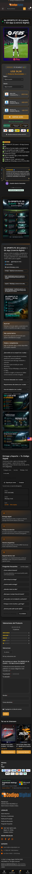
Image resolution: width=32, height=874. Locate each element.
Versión (5, 83)
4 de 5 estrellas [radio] (17, 673)
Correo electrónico (8, 702)
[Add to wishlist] (13, 726)
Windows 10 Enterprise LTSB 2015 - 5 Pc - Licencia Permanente (14, 110)
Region (5, 76)
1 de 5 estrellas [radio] (13, 673)
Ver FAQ (6, 503)
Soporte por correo (11, 481)
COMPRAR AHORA (17, 117)
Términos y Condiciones (7, 817)
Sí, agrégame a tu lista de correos (13, 709)
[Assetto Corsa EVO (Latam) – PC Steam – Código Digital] (8, 733)
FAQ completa (13, 503)
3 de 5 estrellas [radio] (15, 673)
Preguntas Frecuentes (6, 824)
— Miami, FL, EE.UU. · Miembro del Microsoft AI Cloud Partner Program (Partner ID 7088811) (13, 866)
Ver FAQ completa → (23, 566)
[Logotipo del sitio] (15, 4)
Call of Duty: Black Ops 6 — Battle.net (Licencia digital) (21, 745)
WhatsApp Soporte (11, 476)
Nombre (5, 695)
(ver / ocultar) (15, 353)
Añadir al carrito (6, 125)
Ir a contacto (22, 613)
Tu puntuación (7, 673)
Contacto (21, 481)
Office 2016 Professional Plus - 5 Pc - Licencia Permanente (14, 94)
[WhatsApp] (12, 840)
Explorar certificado (6, 787)
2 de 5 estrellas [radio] (14, 673)
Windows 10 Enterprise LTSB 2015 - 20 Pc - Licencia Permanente (14, 102)
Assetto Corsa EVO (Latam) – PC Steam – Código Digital (7, 745)
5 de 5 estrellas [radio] (18, 673)
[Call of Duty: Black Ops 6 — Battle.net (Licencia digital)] (23, 733)
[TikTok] (9, 840)
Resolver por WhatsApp (10, 613)
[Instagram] (2, 840)
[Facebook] (5, 840)
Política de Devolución (7, 822)
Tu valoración (7, 676)
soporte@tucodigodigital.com (11, 848)
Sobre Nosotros (5, 814)
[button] (4, 44)
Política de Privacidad (6, 819)
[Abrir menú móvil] (2, 8)
